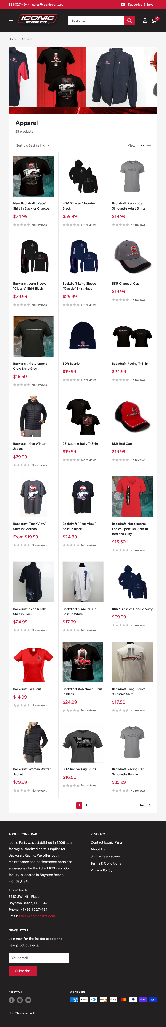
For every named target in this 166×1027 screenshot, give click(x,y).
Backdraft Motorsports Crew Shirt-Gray (30, 366)
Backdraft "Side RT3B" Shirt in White (79, 611)
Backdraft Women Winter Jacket (32, 771)
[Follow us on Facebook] (12, 1000)
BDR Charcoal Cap (125, 284)
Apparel (26, 39)
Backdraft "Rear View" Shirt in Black (79, 526)
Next (142, 805)
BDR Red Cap (122, 444)
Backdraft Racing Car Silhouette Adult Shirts (128, 205)
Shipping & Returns (106, 856)
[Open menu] (11, 20)
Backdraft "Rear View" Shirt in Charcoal (29, 526)
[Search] (129, 20)
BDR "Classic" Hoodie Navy (132, 609)
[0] (153, 20)
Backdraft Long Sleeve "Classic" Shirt (128, 691)
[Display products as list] (149, 145)
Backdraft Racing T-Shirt (130, 364)
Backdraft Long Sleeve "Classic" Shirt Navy (79, 286)
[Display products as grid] (142, 145)
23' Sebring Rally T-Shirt (80, 444)
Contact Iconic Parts (106, 842)
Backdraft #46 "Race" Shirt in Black (82, 691)
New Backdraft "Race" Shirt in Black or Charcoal (31, 205)
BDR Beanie (71, 364)
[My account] (145, 20)
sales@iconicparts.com (37, 916)
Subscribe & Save (140, 4)
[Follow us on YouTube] (28, 1000)
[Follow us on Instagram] (20, 1000)
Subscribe (23, 971)
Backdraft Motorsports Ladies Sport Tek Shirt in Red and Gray (130, 529)
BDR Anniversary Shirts (79, 769)
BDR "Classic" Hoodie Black (79, 205)
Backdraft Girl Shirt (27, 689)
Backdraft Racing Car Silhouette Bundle (128, 771)
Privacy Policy (101, 870)
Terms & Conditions (106, 863)
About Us (98, 849)
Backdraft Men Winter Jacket (29, 446)
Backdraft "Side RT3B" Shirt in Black (29, 611)
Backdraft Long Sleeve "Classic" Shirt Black (29, 286)
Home (13, 39)
